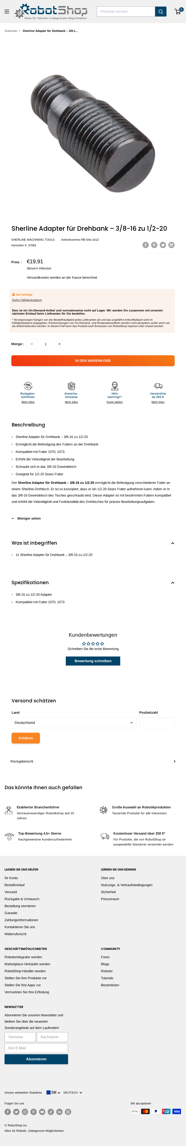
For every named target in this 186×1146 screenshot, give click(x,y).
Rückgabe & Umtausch (22, 899)
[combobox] (126, 11)
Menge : (17, 344)
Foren (105, 957)
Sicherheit (108, 892)
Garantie (11, 913)
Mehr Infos (28, 402)
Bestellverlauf (14, 885)
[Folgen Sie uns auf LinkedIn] (59, 1112)
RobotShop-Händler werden (25, 971)
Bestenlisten (110, 985)
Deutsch (71, 1092)
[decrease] (32, 344)
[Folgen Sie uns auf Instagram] (25, 1112)
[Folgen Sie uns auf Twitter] (16, 1112)
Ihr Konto (11, 878)
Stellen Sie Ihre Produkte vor (26, 978)
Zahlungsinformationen (21, 920)
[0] (178, 11)
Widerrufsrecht (15, 934)
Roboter (107, 971)
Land (16, 712)
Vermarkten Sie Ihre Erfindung (27, 992)
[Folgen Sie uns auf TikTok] (51, 1112)
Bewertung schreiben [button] (93, 661)
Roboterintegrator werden (23, 957)
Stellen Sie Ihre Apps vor (23, 985)
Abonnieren (36, 1059)
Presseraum (110, 899)
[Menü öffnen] (7, 11)
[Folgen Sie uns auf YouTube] (42, 1112)
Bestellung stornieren (20, 906)
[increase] (59, 344)
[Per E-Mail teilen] (171, 245)
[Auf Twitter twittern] (163, 245)
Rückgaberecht (21, 761)
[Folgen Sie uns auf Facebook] (8, 1112)
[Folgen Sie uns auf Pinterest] (33, 1112)
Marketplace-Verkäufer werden (27, 964)
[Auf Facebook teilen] (145, 245)
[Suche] (160, 11)
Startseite (11, 31)
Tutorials (107, 978)
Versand (11, 892)
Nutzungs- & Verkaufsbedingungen (126, 885)
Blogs (105, 964)
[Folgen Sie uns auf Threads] (68, 1112)
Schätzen (25, 738)
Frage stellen (115, 402)
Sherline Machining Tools (33, 239)
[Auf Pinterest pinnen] (154, 245)
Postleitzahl (148, 712)
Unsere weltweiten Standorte (23, 1092)
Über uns (108, 878)
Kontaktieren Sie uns (20, 927)
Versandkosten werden (44, 277)
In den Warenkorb (93, 360)
